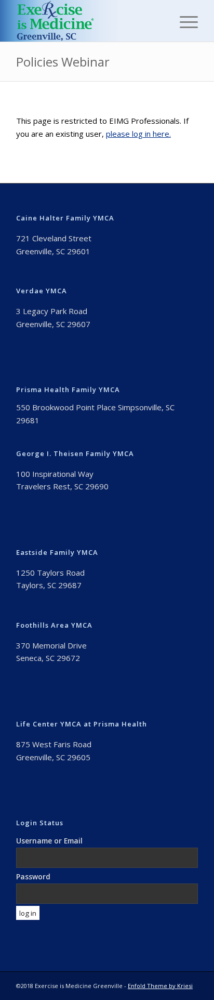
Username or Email (49, 841)
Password (33, 876)
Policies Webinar (63, 61)
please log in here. (138, 133)
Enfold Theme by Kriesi (160, 986)
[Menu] (183, 21)
